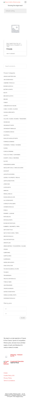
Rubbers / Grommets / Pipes (11, 226)
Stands (6, 249)
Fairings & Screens (9, 141)
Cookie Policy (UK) (9, 375)
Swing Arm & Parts (9, 262)
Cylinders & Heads (9, 131)
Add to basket (10, 53)
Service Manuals (8, 236)
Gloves (6, 161)
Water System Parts (9, 291)
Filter (23, 318)
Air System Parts (8, 79)
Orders (6, 373)
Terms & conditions (9, 380)
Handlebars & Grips (9, 164)
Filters (6, 148)
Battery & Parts (8, 89)
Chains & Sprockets (9, 112)
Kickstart (6, 171)
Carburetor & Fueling (10, 105)
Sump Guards (7, 255)
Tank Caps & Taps (8, 265)
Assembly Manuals (9, 82)
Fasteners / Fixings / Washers (12, 144)
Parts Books (7, 216)
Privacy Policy (8, 378)
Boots (5, 92)
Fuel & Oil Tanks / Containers (12, 154)
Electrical (7, 135)
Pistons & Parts (8, 220)
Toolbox (6, 272)
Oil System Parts (8, 200)
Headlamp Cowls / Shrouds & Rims (13, 167)
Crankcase (7, 122)
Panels (6, 210)
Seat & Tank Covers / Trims (11, 233)
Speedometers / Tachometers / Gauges (15, 246)
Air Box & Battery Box (10, 76)
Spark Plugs (7, 242)
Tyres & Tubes (7, 282)
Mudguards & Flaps (9, 197)
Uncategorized (8, 285)
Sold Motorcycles (9, 239)
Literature (7, 184)
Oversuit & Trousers (9, 203)
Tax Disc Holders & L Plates (11, 268)
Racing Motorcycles (9, 223)
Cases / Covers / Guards (11, 109)
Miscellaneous (8, 193)
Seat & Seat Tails (8, 229)
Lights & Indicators (9, 180)
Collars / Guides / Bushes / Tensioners (15, 118)
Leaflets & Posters (9, 174)
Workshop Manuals (9, 298)
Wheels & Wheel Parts (10, 295)
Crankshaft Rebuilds (10, 128)
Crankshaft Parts (9, 125)
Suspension (7, 259)
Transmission (7, 275)
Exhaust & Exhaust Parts (11, 138)
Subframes (7, 252)
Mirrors (6, 190)
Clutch (6, 115)
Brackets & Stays (8, 96)
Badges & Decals (8, 86)
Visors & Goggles (8, 288)
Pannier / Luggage (9, 213)
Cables (6, 102)
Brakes (6, 99)
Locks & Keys (7, 187)
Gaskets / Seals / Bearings (11, 158)
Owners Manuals (9, 206)
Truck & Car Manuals (10, 278)
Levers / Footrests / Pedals (12, 177)
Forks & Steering (8, 151)
